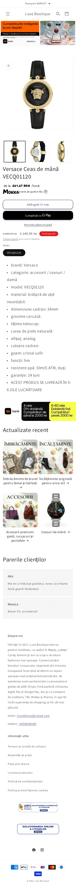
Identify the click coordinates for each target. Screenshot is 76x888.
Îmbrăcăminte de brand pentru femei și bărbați (20, 481)
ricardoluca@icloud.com (33, 715)
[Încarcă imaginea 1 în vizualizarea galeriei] (14, 151)
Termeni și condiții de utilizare (27, 746)
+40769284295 (27, 724)
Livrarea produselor (20, 772)
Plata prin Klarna (18, 764)
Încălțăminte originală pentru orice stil (55, 481)
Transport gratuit (10, 239)
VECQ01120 (14, 252)
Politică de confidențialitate (25, 781)
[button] (8, 14)
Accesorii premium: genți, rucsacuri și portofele (20, 536)
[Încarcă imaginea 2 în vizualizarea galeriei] (38, 151)
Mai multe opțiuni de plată (38, 224)
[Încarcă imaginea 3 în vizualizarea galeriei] (61, 151)
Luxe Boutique (42, 880)
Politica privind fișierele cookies (28, 790)
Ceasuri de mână (53, 532)
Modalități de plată (20, 755)
